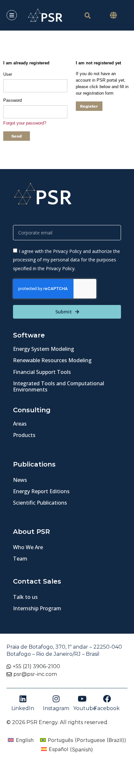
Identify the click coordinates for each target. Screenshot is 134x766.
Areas (20, 423)
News (20, 479)
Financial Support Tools (42, 372)
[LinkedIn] (23, 699)
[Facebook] (107, 699)
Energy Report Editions (41, 491)
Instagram (56, 708)
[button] (113, 15)
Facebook (107, 708)
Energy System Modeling (43, 348)
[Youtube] (82, 699)
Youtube (84, 708)
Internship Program (37, 608)
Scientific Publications (40, 502)
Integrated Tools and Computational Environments (58, 386)
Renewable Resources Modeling (52, 360)
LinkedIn (22, 708)
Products (24, 435)
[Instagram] (56, 699)
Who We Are (28, 547)
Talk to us (25, 597)
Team (20, 558)
